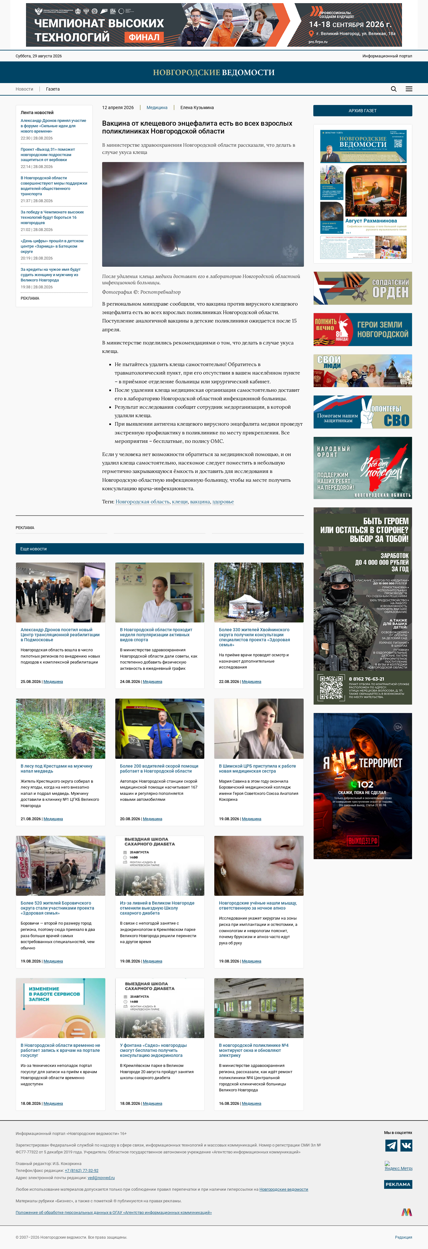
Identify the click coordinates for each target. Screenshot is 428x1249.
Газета (53, 89)
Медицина (157, 107)
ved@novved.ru (101, 1177)
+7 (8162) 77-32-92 (81, 1170)
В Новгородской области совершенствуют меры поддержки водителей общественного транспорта (54, 186)
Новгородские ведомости (283, 1189)
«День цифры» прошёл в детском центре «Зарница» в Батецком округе (52, 246)
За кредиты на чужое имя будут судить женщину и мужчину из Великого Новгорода (51, 274)
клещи (180, 501)
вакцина (200, 501)
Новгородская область (143, 501)
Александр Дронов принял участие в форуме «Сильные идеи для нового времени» (53, 126)
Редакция (403, 1237)
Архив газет (363, 110)
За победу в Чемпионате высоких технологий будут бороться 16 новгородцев (52, 217)
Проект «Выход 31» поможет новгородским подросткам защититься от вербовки (48, 154)
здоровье (223, 501)
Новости (24, 89)
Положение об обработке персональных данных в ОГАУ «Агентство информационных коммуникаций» (114, 1212)
